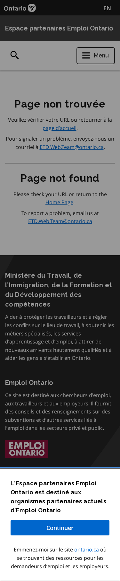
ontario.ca (86, 549)
